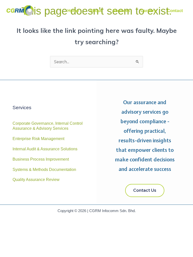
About (96, 10)
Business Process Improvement (41, 159)
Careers (148, 10)
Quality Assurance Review (36, 179)
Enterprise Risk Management (38, 139)
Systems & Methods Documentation (44, 169)
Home (73, 10)
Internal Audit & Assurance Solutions (45, 149)
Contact (175, 10)
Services (121, 10)
